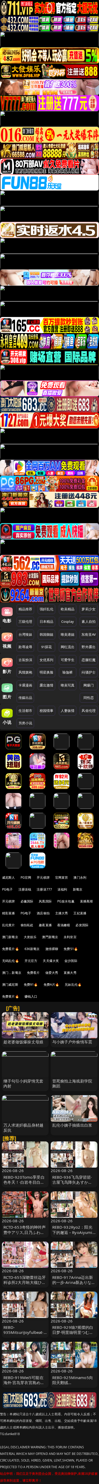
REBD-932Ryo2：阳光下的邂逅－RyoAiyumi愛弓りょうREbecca (72, 1232)
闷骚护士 (89, 672)
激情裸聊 (51, 949)
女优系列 (47, 659)
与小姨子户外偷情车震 (72, 1041)
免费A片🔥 (51, 984)
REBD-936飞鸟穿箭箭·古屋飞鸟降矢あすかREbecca (72, 1182)
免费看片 (33, 972)
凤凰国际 (45, 901)
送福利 (62, 889)
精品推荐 (25, 609)
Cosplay (67, 621)
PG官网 (26, 877)
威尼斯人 (8, 877)
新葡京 (77, 889)
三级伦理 (25, 621)
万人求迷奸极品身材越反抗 (23, 1127)
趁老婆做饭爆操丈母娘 (23, 1041)
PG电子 (7, 889)
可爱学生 (68, 659)
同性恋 (88, 697)
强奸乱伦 (47, 609)
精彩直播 (8, 913)
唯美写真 (68, 685)
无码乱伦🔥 (10, 960)
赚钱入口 (31, 996)
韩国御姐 (47, 634)
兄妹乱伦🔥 (73, 984)
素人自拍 (89, 621)
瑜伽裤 (67, 672)
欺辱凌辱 (25, 646)
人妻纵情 (68, 710)
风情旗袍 (25, 672)
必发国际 (82, 925)
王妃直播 (79, 913)
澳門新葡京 (50, 937)
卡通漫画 (25, 685)
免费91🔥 (31, 984)
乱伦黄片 (8, 925)
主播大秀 (61, 913)
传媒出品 (25, 697)
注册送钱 (24, 889)
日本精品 (47, 621)
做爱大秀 (51, 972)
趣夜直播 (45, 925)
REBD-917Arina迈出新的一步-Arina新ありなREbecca (72, 1282)
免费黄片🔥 (10, 996)
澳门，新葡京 (11, 972)
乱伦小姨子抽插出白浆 (72, 1125)
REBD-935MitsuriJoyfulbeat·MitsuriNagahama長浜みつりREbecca (24, 1335)
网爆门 (88, 685)
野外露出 (89, 646)
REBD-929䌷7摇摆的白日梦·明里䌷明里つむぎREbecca (72, 1332)
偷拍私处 (27, 925)
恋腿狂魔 (89, 659)
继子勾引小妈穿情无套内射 (23, 1083)
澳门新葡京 (10, 937)
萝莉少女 (89, 609)
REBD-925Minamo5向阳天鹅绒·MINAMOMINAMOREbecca (74, 1385)
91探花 (46, 646)
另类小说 (25, 723)
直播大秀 (70, 972)
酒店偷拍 (43, 913)
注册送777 (44, 889)
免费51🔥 (71, 949)
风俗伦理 (89, 710)
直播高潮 (86, 901)
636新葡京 (32, 949)
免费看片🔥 (10, 949)
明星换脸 (47, 672)
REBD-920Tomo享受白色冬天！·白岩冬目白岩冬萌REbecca (24, 1182)
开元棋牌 (43, 877)
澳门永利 (79, 877)
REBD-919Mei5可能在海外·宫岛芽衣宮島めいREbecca (24, 1382)
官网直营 (61, 877)
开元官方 (31, 960)
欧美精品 (68, 609)
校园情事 (47, 710)
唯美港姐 (68, 634)
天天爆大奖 (51, 960)
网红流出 (68, 646)
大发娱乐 (30, 937)
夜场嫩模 (63, 925)
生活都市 (25, 710)
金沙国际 (70, 960)
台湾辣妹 (25, 634)
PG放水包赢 (65, 901)
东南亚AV (88, 634)
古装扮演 (25, 659)
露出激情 (47, 685)
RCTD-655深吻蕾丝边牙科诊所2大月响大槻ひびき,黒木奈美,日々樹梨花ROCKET (24, 1285)
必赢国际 (27, 901)
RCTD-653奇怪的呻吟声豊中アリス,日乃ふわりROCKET (24, 1232)
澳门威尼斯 (10, 984)
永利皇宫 (70, 937)
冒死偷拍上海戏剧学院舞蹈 (72, 1083)
